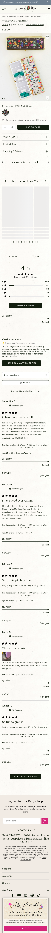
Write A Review (25, 305)
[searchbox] (22, 375)
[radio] (5, 112)
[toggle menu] (4, 9)
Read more (23, 438)
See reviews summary (35, 25)
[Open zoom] (47, 98)
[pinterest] (32, 895)
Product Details (10, 144)
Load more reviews (25, 776)
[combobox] (25, 391)
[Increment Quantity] (12, 127)
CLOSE (25, 928)
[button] (5, 181)
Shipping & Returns (13, 151)
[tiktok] (38, 895)
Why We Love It (10, 137)
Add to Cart (33, 127)
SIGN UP (44, 821)
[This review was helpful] (40, 475)
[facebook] (12, 895)
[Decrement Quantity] (5, 127)
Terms (44, 858)
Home (4, 16)
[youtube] (19, 895)
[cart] (49, 9)
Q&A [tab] (37, 256)
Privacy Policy (26, 859)
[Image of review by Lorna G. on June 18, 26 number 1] (6, 656)
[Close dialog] (47, 899)
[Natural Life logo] (25, 9)
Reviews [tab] (13, 256)
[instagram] (25, 895)
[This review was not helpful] (46, 475)
